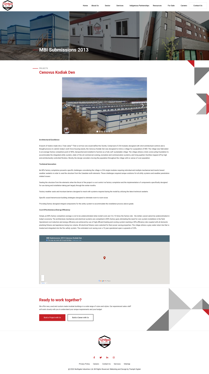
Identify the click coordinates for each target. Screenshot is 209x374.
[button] (96, 5)
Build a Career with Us (80, 318)
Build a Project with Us (52, 318)
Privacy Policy (84, 364)
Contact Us (197, 6)
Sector (107, 6)
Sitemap (127, 364)
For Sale (171, 6)
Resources (157, 6)
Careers (96, 364)
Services (119, 6)
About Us (95, 6)
